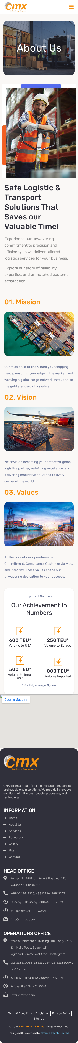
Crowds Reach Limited (55, 1033)
